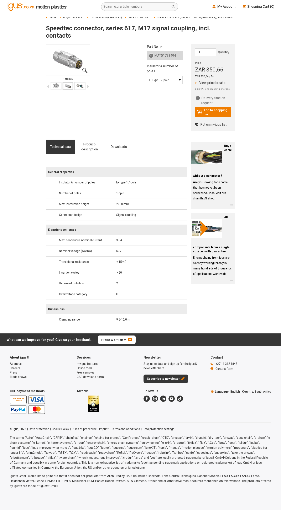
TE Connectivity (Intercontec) (106, 17)
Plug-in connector (73, 17)
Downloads (118, 147)
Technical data (60, 147)
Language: (227, 391)
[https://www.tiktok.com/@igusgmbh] (180, 399)
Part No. (152, 47)
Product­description (89, 146)
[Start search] (173, 6)
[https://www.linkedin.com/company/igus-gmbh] (163, 399)
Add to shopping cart (212, 112)
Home (53, 17)
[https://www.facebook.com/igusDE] (147, 399)
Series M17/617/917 (140, 17)
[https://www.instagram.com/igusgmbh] (155, 399)
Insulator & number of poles (162, 68)
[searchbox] (136, 6)
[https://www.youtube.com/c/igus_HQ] (171, 399)
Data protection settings (158, 429)
